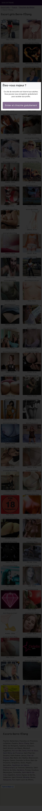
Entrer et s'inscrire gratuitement (21, 105)
